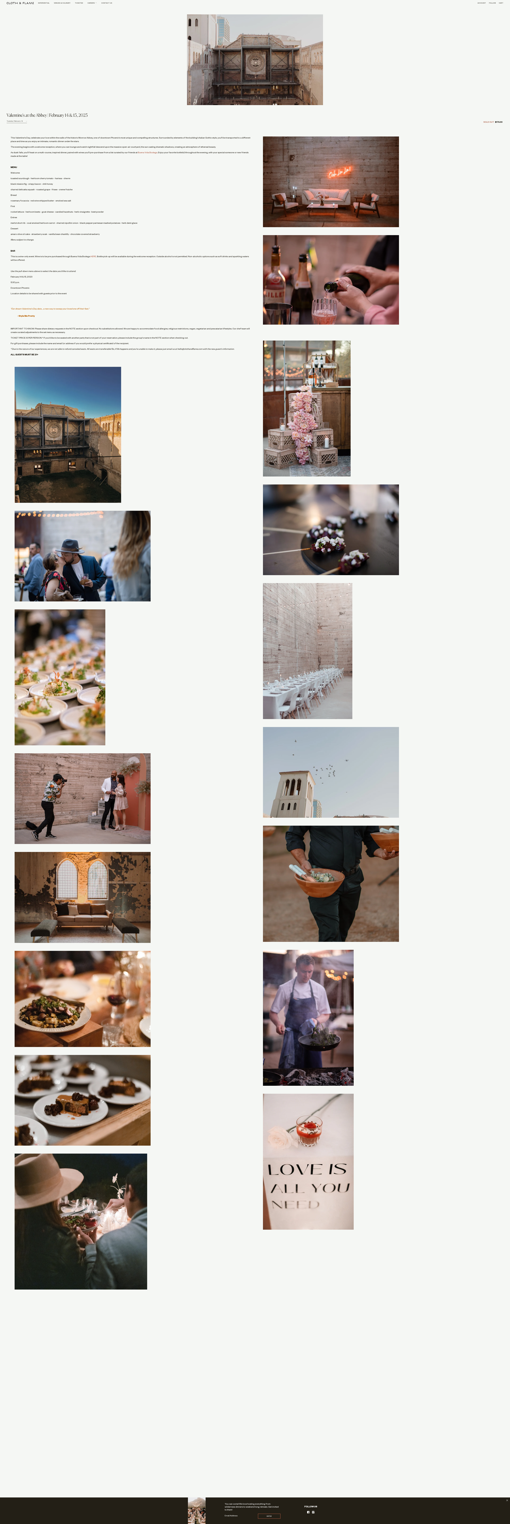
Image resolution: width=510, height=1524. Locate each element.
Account (482, 3)
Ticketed (79, 3)
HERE (93, 257)
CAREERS (91, 3)
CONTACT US (106, 3)
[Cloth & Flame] (20, 3)
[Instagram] (313, 1512)
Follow (492, 3)
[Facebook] (308, 1512)
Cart (501, 3)
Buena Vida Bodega (147, 153)
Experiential (44, 3)
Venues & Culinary (62, 3)
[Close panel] (507, 1500)
